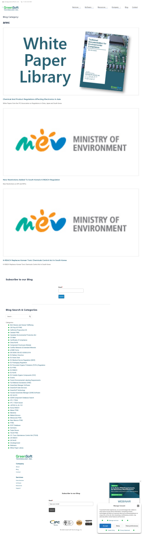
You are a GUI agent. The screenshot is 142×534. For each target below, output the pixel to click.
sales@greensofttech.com (11, 2)
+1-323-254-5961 (27, 2)
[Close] (140, 481)
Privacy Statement (125, 530)
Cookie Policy (111, 530)
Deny (118, 526)
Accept (105, 526)
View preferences (132, 526)
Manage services (113, 520)
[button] (138, 506)
